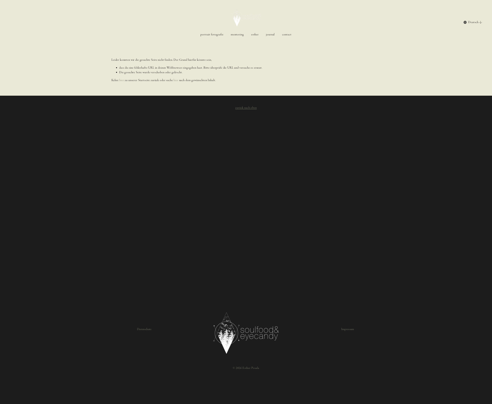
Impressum (347, 329)
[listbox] (473, 22)
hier (121, 80)
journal (270, 34)
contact (287, 34)
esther (255, 34)
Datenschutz (144, 329)
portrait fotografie (211, 34)
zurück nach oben (246, 108)
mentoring (237, 34)
